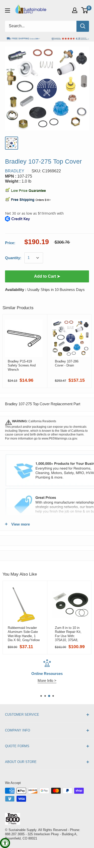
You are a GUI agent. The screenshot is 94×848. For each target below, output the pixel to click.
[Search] (82, 26)
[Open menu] (7, 11)
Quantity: (13, 258)
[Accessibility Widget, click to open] (5, 843)
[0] (85, 10)
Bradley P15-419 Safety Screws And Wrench (22, 365)
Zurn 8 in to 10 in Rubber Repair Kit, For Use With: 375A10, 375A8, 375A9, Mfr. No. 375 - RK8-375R (70, 634)
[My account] (74, 10)
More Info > (47, 680)
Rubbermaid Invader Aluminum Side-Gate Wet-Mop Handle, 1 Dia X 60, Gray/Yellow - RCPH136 (24, 634)
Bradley (14, 171)
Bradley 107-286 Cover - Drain (66, 363)
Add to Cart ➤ (47, 276)
